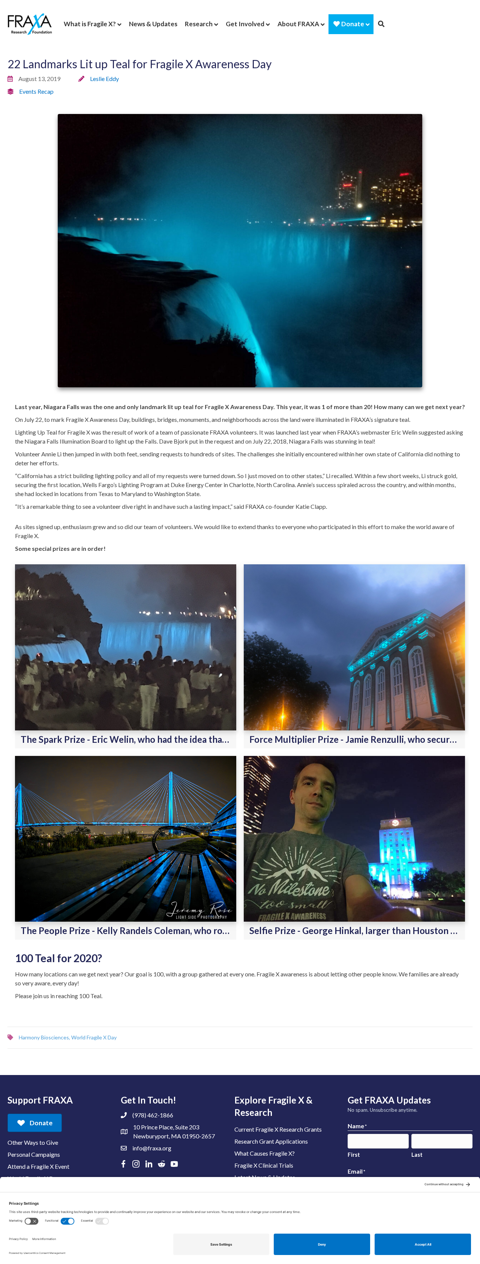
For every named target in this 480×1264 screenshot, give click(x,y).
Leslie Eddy (104, 78)
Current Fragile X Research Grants (278, 1129)
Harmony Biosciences (44, 1037)
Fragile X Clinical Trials (263, 1165)
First (354, 1154)
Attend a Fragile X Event (38, 1166)
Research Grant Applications (271, 1141)
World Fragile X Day (94, 1037)
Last (417, 1154)
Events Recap (36, 91)
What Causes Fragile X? (264, 1153)
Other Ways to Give (33, 1142)
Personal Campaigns (34, 1154)
